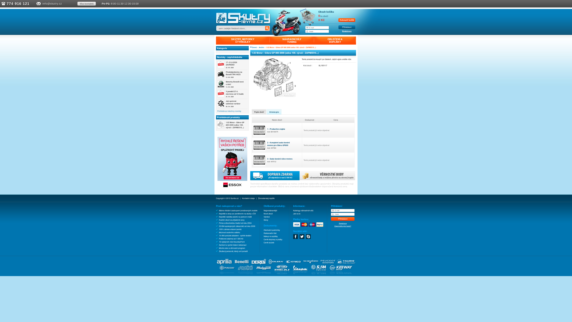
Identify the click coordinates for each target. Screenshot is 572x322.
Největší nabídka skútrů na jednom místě (235, 216)
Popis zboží (259, 112)
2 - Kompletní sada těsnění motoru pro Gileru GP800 (278, 145)
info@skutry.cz (52, 3)
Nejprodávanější (270, 210)
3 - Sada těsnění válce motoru (279, 160)
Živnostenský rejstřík (266, 198)
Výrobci (267, 216)
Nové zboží (268, 213)
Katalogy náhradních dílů (303, 210)
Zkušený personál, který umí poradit (233, 251)
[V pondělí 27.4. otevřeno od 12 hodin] (220, 93)
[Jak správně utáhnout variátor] (220, 103)
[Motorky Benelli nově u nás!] (220, 84)
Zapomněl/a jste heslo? (342, 226)
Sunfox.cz (235, 198)
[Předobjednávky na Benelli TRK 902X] (220, 74)
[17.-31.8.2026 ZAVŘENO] (220, 64)
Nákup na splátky (271, 236)
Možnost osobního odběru (229, 232)
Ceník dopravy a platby (273, 239)
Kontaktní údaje (248, 198)
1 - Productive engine (276, 130)
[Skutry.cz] (243, 23)
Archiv (261, 47)
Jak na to (296, 213)
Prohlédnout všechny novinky (229, 111)
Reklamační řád (270, 233)
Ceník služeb (269, 242)
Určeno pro (274, 112)
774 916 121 (18, 4)
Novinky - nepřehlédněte (229, 57)
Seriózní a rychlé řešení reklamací (232, 245)
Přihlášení (347, 27)
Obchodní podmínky (272, 230)
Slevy (266, 220)
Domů (254, 47)
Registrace (347, 31)
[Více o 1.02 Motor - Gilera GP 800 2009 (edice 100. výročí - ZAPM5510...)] (220, 124)
